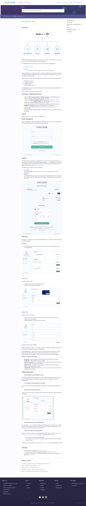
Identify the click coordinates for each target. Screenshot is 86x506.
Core (10, 16)
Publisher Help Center (24, 2)
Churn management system (9, 487)
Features (69, 27)
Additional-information (72, 29)
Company (29, 483)
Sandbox (42, 485)
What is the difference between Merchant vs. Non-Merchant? (35, 471)
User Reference (32, 454)
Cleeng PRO (5, 491)
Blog (28, 485)
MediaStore (15, 16)
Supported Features (42, 450)
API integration (55, 101)
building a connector (39, 165)
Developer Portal (53, 452)
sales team (45, 442)
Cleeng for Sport (7, 493)
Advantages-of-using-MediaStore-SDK (74, 25)
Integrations (65, 2)
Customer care (6, 489)
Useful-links (69, 31)
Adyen (48, 162)
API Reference (43, 483)
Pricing (57, 483)
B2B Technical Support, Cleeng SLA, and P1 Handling (32, 469)
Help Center (6, 16)
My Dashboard (59, 485)
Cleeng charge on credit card (77, 483)
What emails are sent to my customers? (30, 467)
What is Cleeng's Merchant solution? (29, 465)
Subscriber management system (10, 483)
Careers (28, 487)
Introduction (69, 22)
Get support (74, 485)
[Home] (9, 2)
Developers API (58, 2)
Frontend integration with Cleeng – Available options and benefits (35, 463)
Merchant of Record (7, 485)
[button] (71, 2)
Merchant (30, 425)
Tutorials (42, 487)
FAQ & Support (59, 487)
